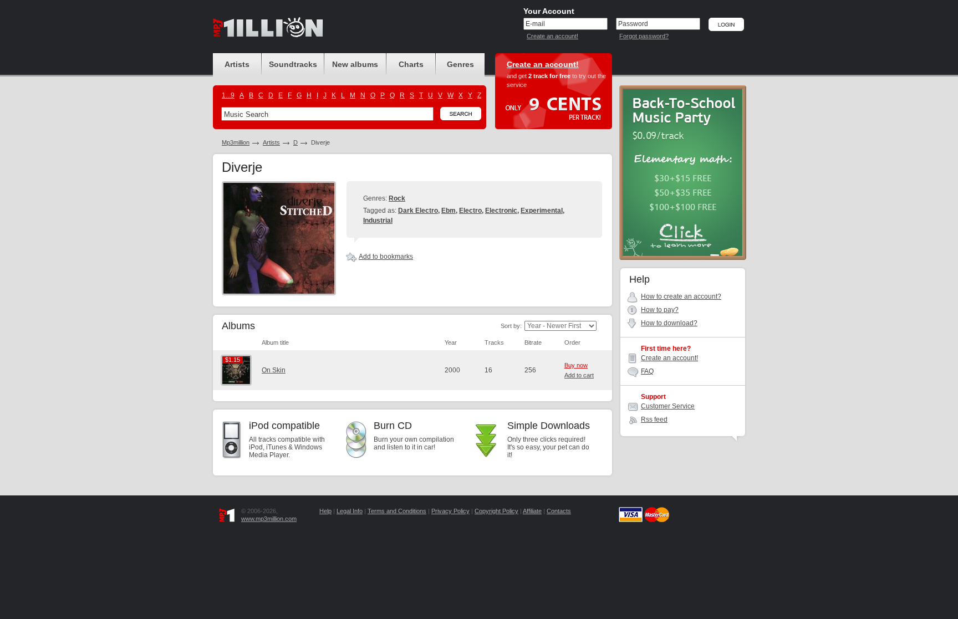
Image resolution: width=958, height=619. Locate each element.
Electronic (501, 210)
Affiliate (532, 511)
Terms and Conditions (397, 511)
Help (325, 511)
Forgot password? (644, 36)
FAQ (647, 371)
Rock (397, 198)
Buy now (576, 365)
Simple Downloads (548, 425)
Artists (271, 142)
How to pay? (660, 310)
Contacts (559, 511)
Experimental (542, 210)
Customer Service (668, 406)
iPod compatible (284, 425)
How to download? (669, 323)
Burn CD (393, 425)
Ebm (448, 210)
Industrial (378, 220)
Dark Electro (418, 210)
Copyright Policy (496, 511)
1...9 (228, 95)
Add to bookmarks (386, 256)
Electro (470, 210)
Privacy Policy (450, 511)
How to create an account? (681, 296)
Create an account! (552, 36)
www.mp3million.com (269, 518)
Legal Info (350, 511)
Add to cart (579, 375)
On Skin (274, 370)
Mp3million (235, 142)
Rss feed (654, 419)
